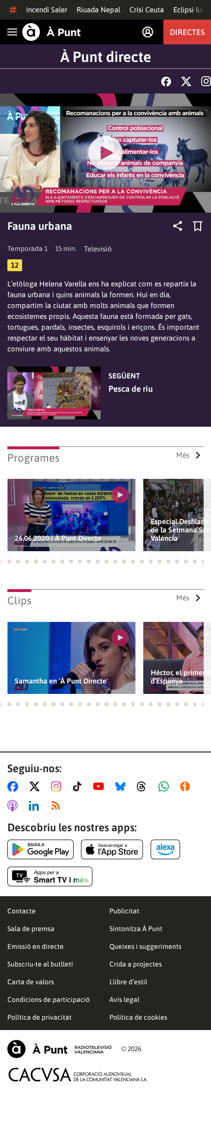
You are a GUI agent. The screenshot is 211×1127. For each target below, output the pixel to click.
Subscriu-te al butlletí (40, 964)
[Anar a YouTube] (100, 786)
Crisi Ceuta (147, 9)
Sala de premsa (30, 929)
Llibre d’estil (128, 982)
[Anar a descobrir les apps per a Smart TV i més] (50, 876)
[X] (186, 81)
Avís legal (124, 999)
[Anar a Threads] (144, 786)
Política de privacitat (39, 1017)
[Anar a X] (36, 786)
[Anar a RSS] (58, 806)
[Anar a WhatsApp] (165, 786)
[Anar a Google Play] (40, 849)
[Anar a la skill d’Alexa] (165, 849)
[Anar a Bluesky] (122, 786)
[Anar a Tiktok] (79, 786)
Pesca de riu (130, 389)
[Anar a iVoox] (187, 786)
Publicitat (124, 911)
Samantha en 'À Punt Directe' (61, 681)
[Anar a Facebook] (14, 786)
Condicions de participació (48, 999)
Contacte (21, 911)
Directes (187, 32)
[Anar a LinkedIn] (36, 806)
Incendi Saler (46, 9)
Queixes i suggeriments (145, 946)
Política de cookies (138, 1017)
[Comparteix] (177, 226)
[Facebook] (166, 81)
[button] (9, 562)
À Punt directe (105, 56)
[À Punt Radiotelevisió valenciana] (59, 1049)
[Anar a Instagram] (58, 786)
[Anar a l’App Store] (112, 849)
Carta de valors (30, 982)
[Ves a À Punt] (51, 32)
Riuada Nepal (98, 9)
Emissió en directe (35, 946)
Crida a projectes (135, 964)
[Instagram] (206, 81)
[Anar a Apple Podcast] (14, 806)
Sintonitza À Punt (135, 929)
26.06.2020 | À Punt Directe (58, 538)
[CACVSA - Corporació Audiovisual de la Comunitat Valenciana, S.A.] (78, 1074)
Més (182, 455)
